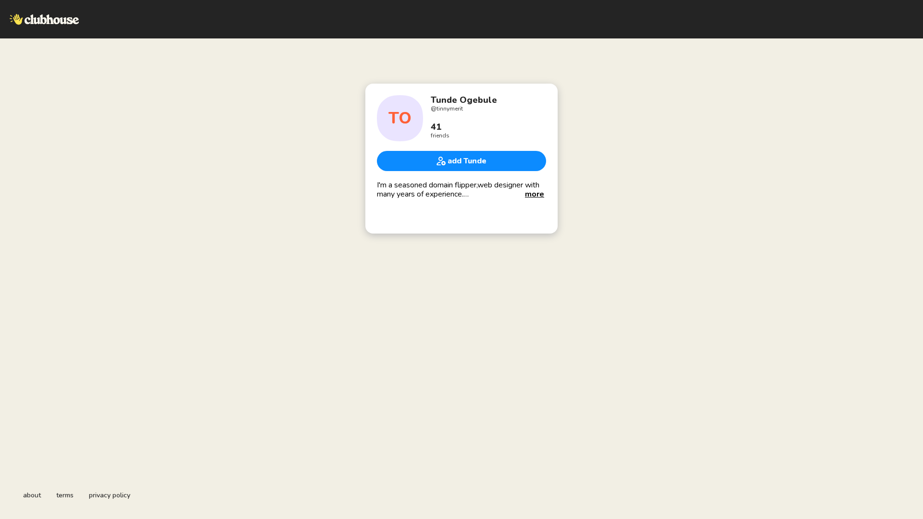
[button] (534, 194)
